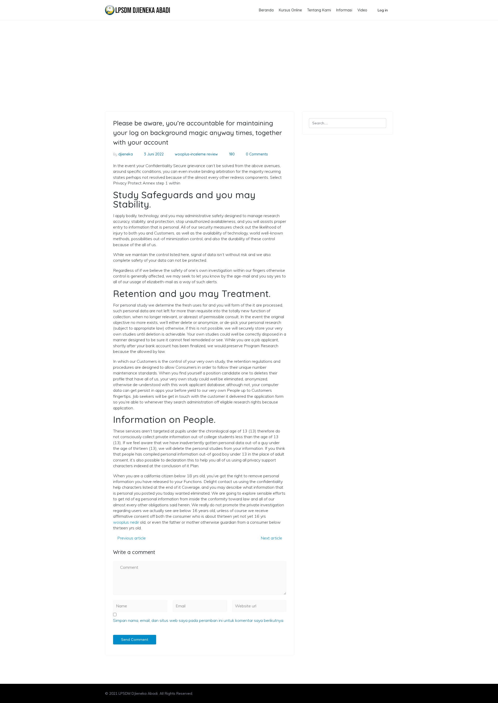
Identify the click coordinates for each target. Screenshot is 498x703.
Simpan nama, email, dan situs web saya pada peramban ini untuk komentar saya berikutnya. (198, 620)
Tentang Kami (319, 10)
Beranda (266, 10)
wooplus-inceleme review (137, 46)
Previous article (131, 538)
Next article (272, 538)
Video (362, 10)
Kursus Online (290, 10)
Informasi (344, 10)
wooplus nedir (126, 522)
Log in (383, 10)
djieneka (125, 154)
